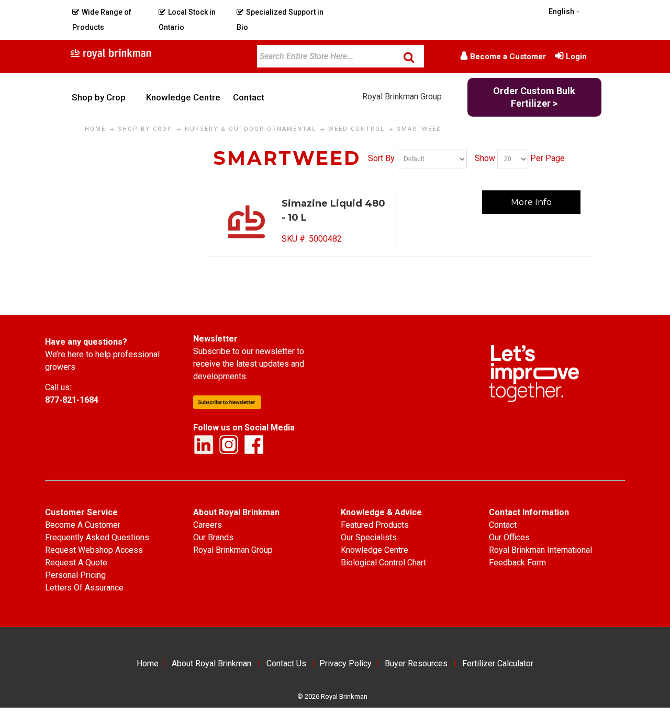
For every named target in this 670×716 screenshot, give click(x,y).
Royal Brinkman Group (402, 96)
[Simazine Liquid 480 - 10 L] (247, 222)
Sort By (381, 158)
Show (485, 158)
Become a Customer (508, 56)
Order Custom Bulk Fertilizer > (534, 97)
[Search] (408, 57)
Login (576, 56)
